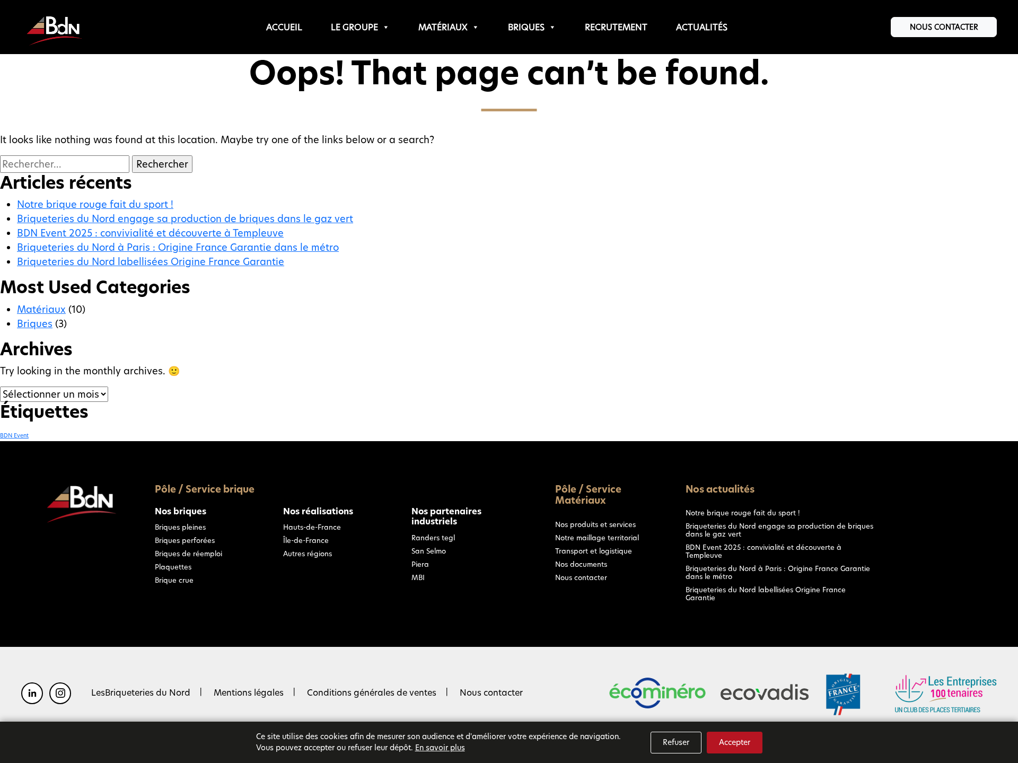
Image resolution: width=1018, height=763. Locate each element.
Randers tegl (433, 537)
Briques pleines (180, 527)
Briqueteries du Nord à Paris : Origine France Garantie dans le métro (178, 247)
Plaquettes (173, 567)
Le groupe (354, 27)
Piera (420, 564)
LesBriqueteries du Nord (140, 693)
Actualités (701, 27)
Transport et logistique (593, 551)
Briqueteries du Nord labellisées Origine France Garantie (150, 261)
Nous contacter (944, 27)
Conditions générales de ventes (371, 693)
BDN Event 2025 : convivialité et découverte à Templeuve (150, 233)
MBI (418, 577)
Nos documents (581, 564)
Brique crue (174, 580)
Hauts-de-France (312, 527)
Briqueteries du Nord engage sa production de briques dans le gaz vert (185, 218)
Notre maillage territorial (597, 537)
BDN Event (14, 436)
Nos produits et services (595, 524)
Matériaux (443, 27)
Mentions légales (249, 693)
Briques (526, 27)
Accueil (284, 27)
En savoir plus (440, 747)
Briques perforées (185, 540)
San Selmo (428, 551)
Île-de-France (306, 540)
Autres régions (307, 553)
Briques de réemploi (188, 553)
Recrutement (616, 27)
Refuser (676, 742)
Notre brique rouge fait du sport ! (95, 204)
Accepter (734, 742)
